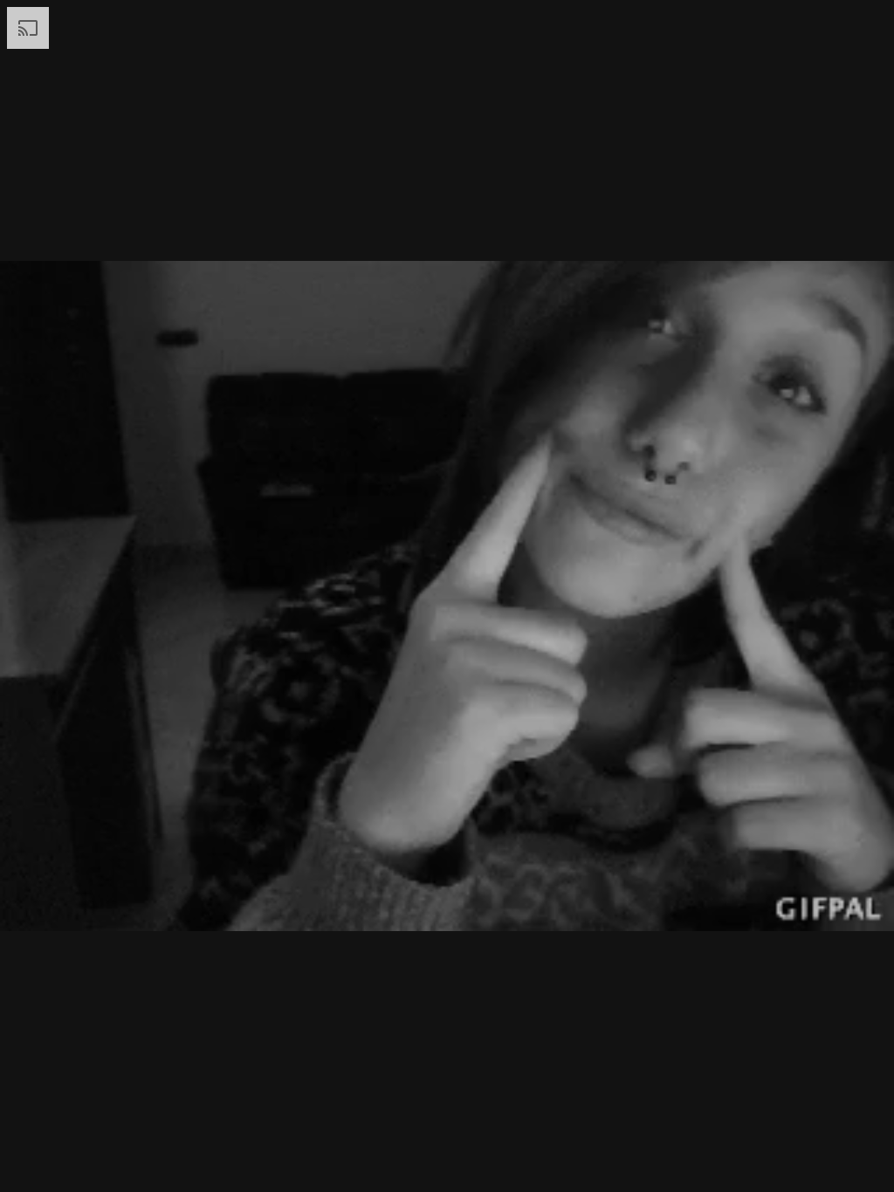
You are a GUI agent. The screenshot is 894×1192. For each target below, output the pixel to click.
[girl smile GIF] (447, 596)
